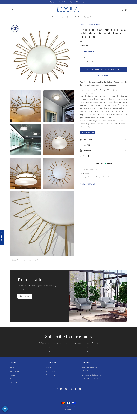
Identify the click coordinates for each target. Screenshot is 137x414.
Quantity (82, 57)
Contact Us (13, 382)
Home (12, 367)
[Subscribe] (85, 349)
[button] (12, 9)
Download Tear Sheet (87, 132)
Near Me (49, 367)
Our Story (13, 379)
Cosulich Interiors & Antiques (71, 407)
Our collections (15, 371)
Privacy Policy (51, 375)
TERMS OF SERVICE (87, 184)
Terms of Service (52, 379)
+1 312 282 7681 (91, 378)
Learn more (24, 296)
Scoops (12, 375)
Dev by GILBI (68, 409)
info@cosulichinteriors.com (94, 375)
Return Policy (50, 371)
